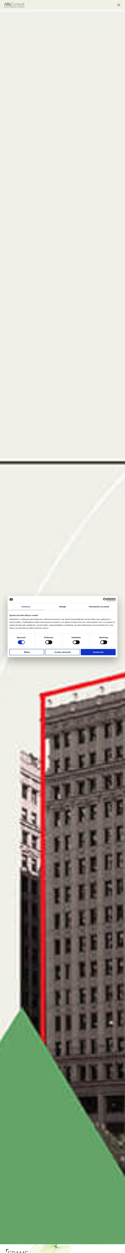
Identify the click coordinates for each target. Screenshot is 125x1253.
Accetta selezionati (62, 652)
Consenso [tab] (25, 607)
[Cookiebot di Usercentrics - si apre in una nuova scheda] (105, 599)
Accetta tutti (98, 652)
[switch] (48, 642)
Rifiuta (27, 652)
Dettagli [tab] (62, 607)
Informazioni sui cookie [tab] (99, 607)
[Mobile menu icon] (118, 4)
